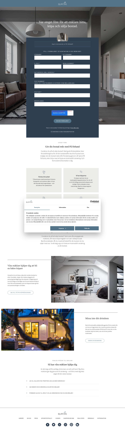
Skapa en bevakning (95, 340)
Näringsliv (91, 418)
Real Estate (80, 418)
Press (36, 418)
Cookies (58, 418)
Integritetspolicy (46, 418)
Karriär (21, 418)
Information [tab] (62, 207)
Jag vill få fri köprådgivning (20, 292)
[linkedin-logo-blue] (59, 425)
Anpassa (61, 228)
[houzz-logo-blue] (77, 425)
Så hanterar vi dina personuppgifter (62, 131)
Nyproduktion (101, 418)
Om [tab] (88, 207)
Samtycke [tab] (37, 207)
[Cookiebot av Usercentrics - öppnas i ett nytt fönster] (91, 202)
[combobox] (62, 76)
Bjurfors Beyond (69, 418)
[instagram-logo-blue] (65, 425)
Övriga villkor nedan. (74, 127)
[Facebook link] (48, 425)
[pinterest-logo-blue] (71, 425)
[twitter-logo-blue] (54, 425)
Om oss (29, 418)
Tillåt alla (86, 228)
